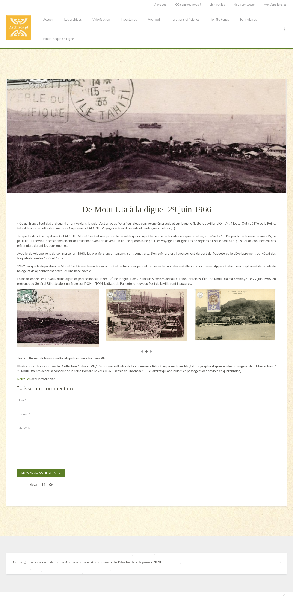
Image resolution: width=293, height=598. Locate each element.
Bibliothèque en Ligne (58, 39)
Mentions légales (275, 4)
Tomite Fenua (219, 19)
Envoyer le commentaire (40, 471)
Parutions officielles (185, 19)
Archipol (154, 19)
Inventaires (129, 19)
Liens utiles (217, 4)
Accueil (48, 19)
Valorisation (101, 19)
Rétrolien (24, 377)
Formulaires (248, 19)
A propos (160, 4)
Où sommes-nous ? (188, 4)
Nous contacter (244, 4)
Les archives (73, 19)
